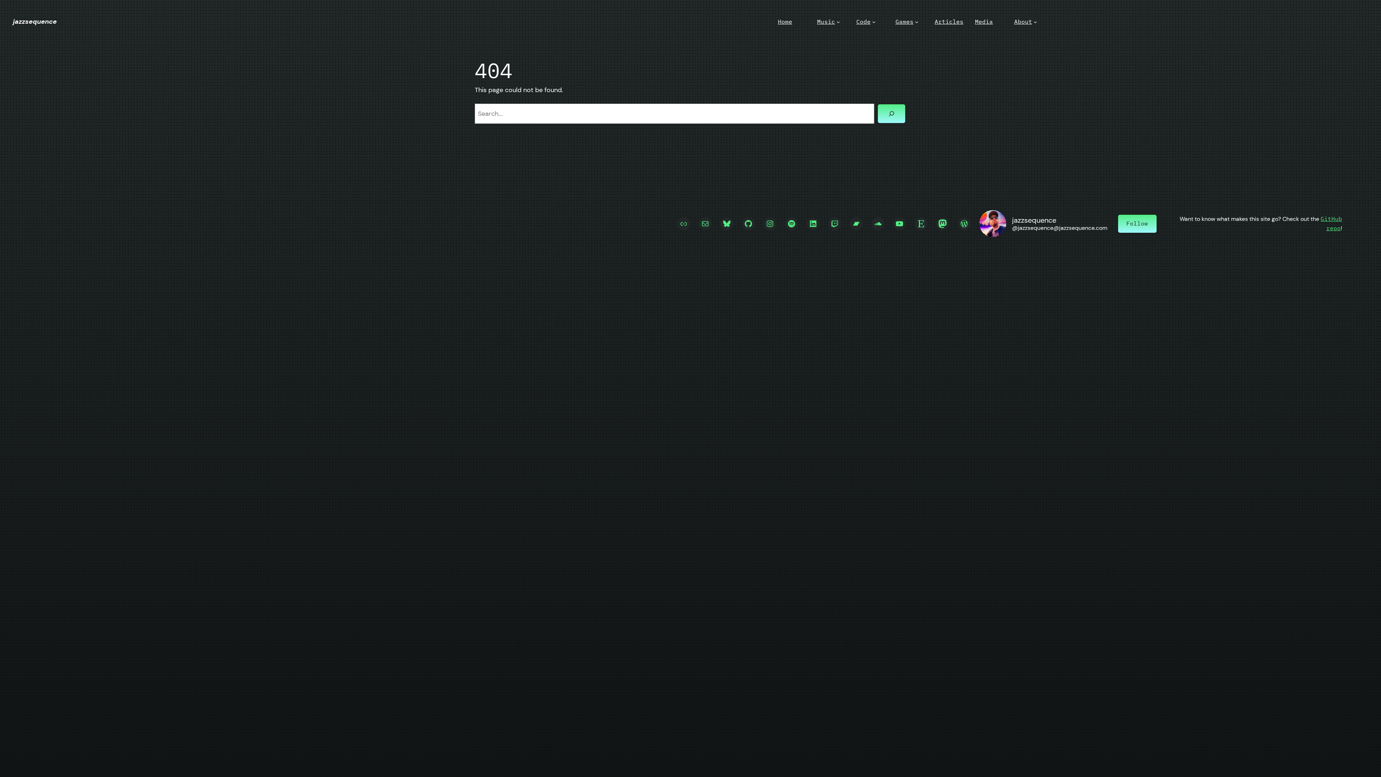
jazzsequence (35, 21)
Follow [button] (1137, 223)
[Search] (891, 113)
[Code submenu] (874, 22)
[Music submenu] (838, 22)
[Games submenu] (917, 22)
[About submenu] (1035, 22)
